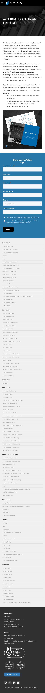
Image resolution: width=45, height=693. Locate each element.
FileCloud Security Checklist (11, 290)
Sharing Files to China (9, 422)
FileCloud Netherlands (9, 302)
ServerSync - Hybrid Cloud (10, 322)
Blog (4, 526)
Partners (5, 383)
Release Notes (7, 590)
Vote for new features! (9, 580)
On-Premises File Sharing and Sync (13, 400)
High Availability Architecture (11, 363)
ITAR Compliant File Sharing (11, 431)
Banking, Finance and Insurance (12, 470)
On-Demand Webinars (9, 515)
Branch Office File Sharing (10, 450)
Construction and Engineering (11, 461)
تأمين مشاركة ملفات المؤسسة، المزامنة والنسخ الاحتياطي (18, 296)
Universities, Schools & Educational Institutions (16, 489)
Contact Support (7, 571)
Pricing (5, 256)
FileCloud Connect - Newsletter (12, 532)
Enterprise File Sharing (9, 391)
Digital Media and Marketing (11, 476)
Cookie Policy (7, 557)
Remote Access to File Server (11, 406)
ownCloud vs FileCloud (9, 274)
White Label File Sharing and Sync (12, 425)
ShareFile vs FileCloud (9, 277)
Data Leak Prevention (9, 335)
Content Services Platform (10, 413)
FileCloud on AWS (8, 372)
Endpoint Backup (7, 319)
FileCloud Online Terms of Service (12, 554)
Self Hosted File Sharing (10, 403)
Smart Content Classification (11, 332)
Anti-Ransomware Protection (11, 354)
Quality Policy (7, 545)
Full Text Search (7, 344)
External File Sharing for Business (12, 434)
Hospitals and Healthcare (10, 483)
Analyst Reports (7, 503)
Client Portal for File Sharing (11, 438)
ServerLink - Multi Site (9, 326)
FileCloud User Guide (9, 596)
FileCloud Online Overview (10, 252)
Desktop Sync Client (9, 313)
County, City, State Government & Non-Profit (16, 473)
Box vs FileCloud (7, 284)
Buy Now (5, 259)
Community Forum (8, 584)
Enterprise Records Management (12, 416)
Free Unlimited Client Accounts (12, 441)
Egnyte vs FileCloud (8, 280)
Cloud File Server (8, 397)
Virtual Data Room (8, 409)
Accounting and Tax (8, 467)
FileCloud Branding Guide (10, 560)
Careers (5, 535)
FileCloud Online (7, 293)
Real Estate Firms (8, 495)
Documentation (7, 577)
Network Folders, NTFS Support (12, 341)
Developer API (7, 587)
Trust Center (6, 548)
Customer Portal (7, 574)
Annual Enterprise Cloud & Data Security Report (16, 506)
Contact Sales (7, 568)
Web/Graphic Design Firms (10, 492)
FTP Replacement (8, 428)
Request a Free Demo (9, 539)
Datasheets (6, 509)
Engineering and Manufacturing (12, 480)
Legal (4, 486)
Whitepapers (6, 512)
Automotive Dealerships (9, 458)
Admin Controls (7, 351)
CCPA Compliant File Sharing (11, 447)
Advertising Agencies (9, 464)
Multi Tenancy (7, 360)
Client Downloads (8, 246)
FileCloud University (8, 599)
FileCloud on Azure (8, 375)
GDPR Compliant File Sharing (11, 444)
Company (5, 523)
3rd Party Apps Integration (10, 366)
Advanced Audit (7, 347)
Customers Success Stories (11, 287)
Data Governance (8, 329)
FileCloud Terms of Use (9, 551)
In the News (6, 529)
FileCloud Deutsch (8, 299)
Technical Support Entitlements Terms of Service (17, 602)
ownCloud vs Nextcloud (9, 271)
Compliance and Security (10, 262)
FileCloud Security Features (11, 357)
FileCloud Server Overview (10, 249)
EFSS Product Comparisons (11, 265)
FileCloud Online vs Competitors (12, 268)
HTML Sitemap (7, 305)
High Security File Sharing (10, 419)
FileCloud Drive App (8, 316)
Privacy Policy (7, 542)
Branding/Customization (10, 338)
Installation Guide (8, 593)
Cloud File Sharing (8, 394)
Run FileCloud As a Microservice (12, 369)
